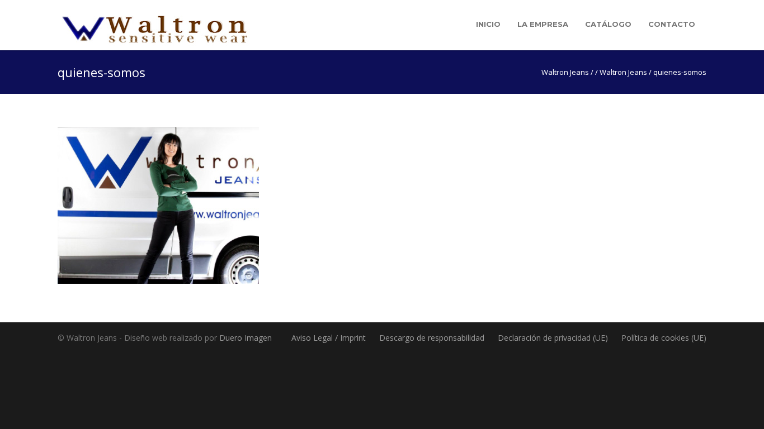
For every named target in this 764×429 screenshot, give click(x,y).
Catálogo (608, 24)
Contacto (671, 24)
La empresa (542, 24)
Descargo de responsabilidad (431, 337)
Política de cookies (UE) (663, 337)
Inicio (488, 24)
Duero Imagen (245, 337)
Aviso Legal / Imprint (328, 337)
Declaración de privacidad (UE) (553, 337)
